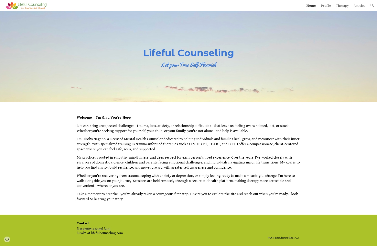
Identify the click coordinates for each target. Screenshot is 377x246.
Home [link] (311, 5)
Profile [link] (326, 5)
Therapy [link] (342, 5)
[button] (372, 5)
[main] (188, 56)
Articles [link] (359, 5)
